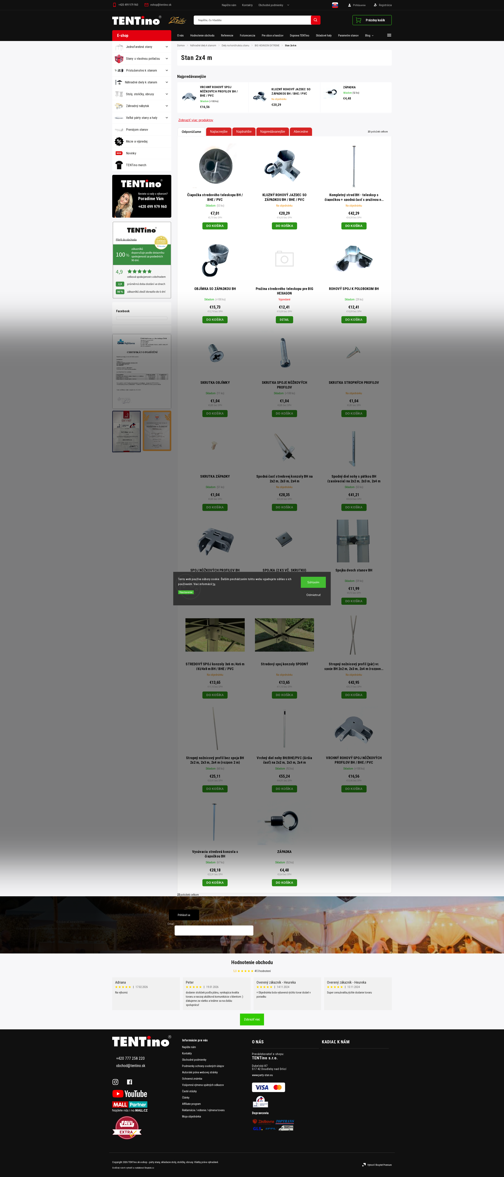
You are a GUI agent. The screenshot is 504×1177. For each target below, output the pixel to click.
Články (185, 1097)
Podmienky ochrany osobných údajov (203, 1066)
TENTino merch (136, 165)
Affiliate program (191, 1103)
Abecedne (301, 131)
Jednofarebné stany (139, 47)
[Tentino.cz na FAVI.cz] (145, 1128)
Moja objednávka (191, 1116)
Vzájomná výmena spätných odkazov (203, 1085)
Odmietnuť (313, 595)
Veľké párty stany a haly (141, 118)
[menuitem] (182, 35)
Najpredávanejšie (272, 131)
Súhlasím (313, 582)
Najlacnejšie (219, 131)
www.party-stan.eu (262, 1075)
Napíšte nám (229, 5)
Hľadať (316, 20)
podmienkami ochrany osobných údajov (231, 939)
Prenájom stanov (137, 129)
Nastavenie (186, 592)
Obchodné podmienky (270, 5)
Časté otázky (189, 1091)
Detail (284, 320)
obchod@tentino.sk (130, 1065)
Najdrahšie (244, 131)
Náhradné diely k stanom (141, 82)
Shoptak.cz (149, 1168)
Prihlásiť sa (184, 915)
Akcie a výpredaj (137, 141)
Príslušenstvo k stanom (141, 70)
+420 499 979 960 (152, 206)
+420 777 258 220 (130, 1058)
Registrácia (385, 5)
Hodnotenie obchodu (252, 962)
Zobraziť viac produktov (195, 120)
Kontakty (247, 5)
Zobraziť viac (252, 1019)
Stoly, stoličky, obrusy (140, 94)
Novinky (131, 153)
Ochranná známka (192, 1078)
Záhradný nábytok (137, 106)
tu (214, 584)
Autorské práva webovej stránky (200, 1072)
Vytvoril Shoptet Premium (379, 1164)
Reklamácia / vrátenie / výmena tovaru (203, 1110)
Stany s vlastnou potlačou (143, 59)
